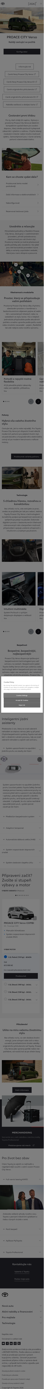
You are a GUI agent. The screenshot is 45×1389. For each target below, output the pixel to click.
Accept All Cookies (22, 700)
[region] (22, 694)
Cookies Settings (21, 695)
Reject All (22, 705)
